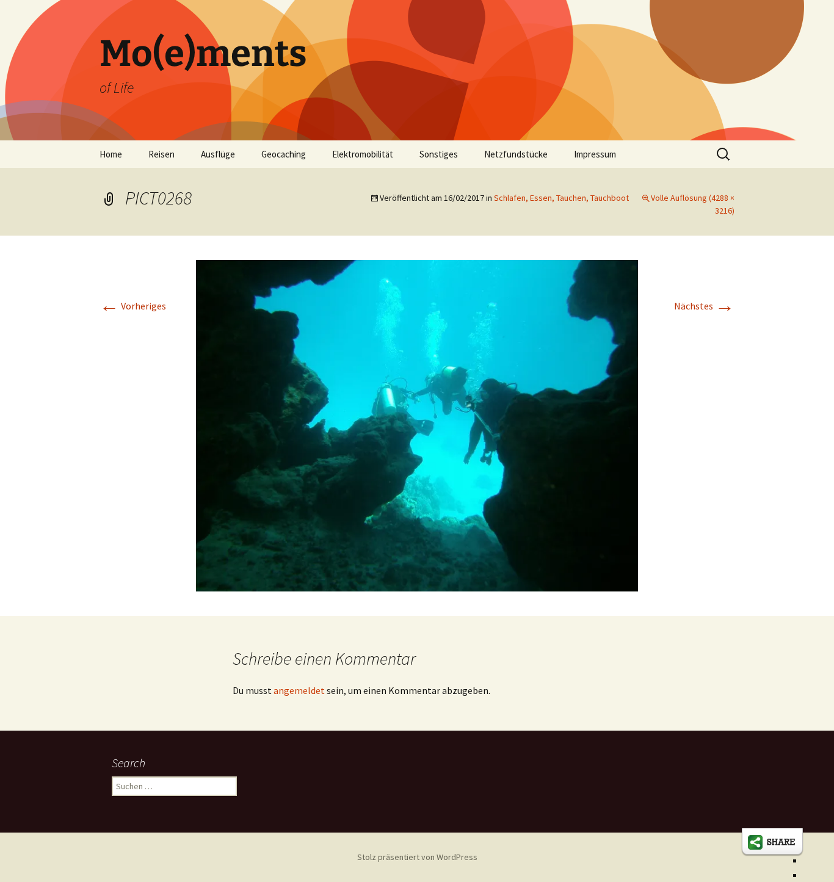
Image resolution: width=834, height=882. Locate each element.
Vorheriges (133, 306)
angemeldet (299, 690)
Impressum (595, 154)
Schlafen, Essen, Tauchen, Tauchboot (561, 197)
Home (111, 154)
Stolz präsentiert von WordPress (417, 856)
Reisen (161, 154)
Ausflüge (218, 154)
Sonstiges (438, 154)
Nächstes (704, 306)
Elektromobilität (362, 154)
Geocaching (283, 154)
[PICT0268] (417, 424)
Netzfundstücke (516, 154)
